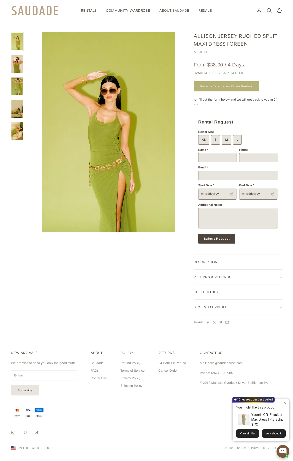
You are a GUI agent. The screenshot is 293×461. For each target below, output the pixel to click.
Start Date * (206, 185)
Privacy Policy (130, 378)
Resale (205, 10)
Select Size (206, 132)
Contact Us (99, 378)
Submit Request (217, 238)
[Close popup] (285, 403)
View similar (247, 433)
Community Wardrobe (128, 10)
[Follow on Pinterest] (25, 432)
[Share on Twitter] (214, 322)
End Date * (246, 185)
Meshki (200, 52)
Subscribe (25, 390)
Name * (203, 149)
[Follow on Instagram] (13, 432)
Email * (203, 167)
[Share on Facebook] (208, 322)
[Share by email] (227, 322)
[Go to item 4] (17, 108)
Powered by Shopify (266, 448)
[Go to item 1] (17, 41)
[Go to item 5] (17, 131)
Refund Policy (130, 363)
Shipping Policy (131, 385)
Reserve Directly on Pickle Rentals (226, 86)
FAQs (95, 370)
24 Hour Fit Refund (172, 363)
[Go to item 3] (17, 86)
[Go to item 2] (17, 64)
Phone (243, 149)
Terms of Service (132, 370)
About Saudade (174, 10)
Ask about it (273, 433)
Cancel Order (168, 370)
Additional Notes (210, 204)
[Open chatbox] (283, 451)
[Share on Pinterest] (220, 322)
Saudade (97, 363)
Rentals (89, 10)
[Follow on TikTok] (37, 432)
